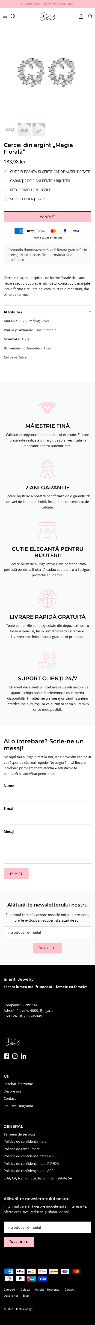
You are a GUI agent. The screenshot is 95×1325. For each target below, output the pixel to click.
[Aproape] (85, 631)
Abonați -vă (47, 696)
